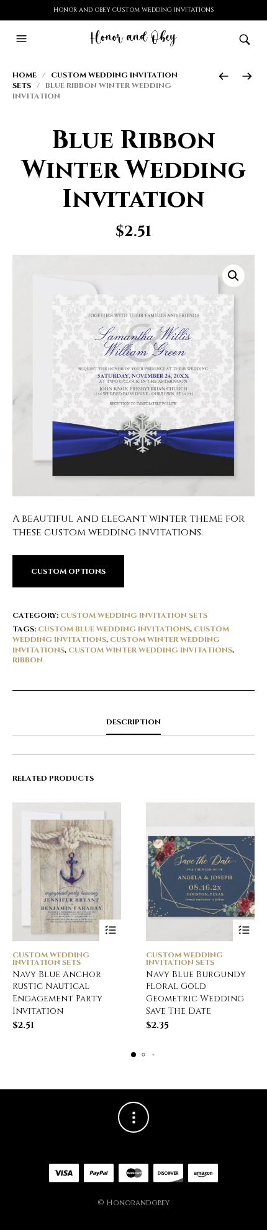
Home (24, 75)
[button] (23, 39)
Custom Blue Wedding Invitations (114, 629)
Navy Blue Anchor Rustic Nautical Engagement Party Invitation (57, 993)
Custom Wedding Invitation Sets (133, 615)
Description (133, 722)
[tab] (133, 722)
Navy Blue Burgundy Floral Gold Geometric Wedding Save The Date (196, 993)
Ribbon (27, 660)
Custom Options (68, 571)
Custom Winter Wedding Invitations (150, 650)
